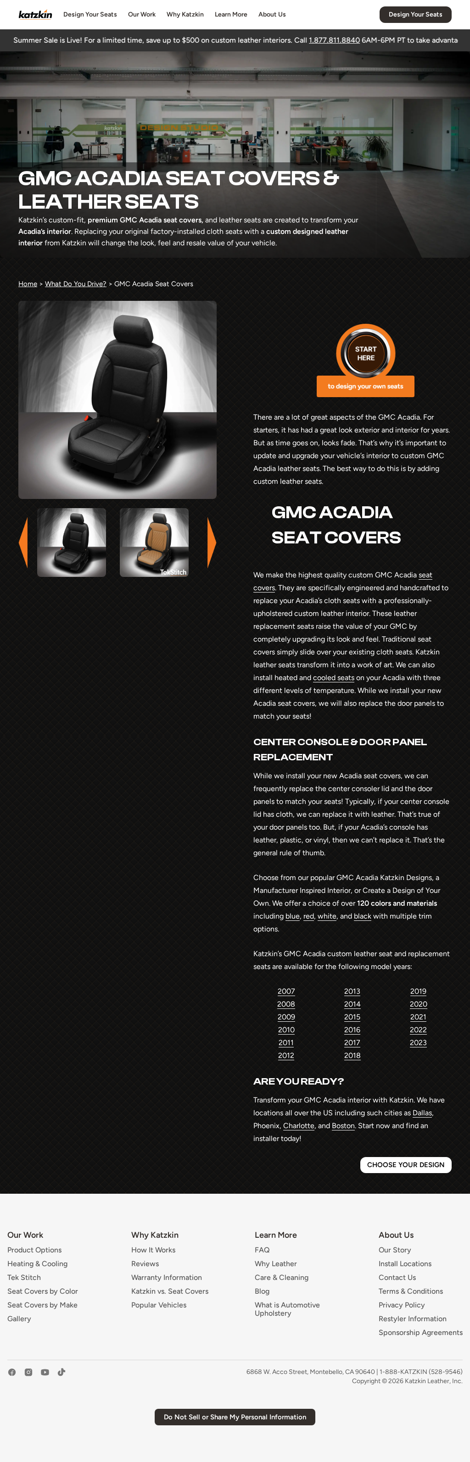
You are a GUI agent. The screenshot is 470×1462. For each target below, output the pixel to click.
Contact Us (397, 1278)
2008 (286, 1004)
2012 (286, 1055)
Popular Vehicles (158, 1305)
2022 (418, 1029)
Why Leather (276, 1264)
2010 (286, 1029)
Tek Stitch (24, 1278)
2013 (352, 991)
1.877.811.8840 (253, 40)
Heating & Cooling (37, 1264)
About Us (272, 14)
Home (27, 284)
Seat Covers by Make (42, 1305)
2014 (352, 1004)
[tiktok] (61, 1377)
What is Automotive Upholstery (287, 1309)
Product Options (34, 1250)
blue (292, 916)
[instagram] (28, 1377)
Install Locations (405, 1264)
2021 (418, 1017)
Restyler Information (413, 1319)
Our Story (395, 1250)
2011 (286, 1042)
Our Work (142, 14)
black (362, 916)
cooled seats (333, 677)
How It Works (153, 1250)
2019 (418, 991)
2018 (352, 1055)
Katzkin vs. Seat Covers (169, 1291)
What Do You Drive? (75, 284)
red (308, 916)
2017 (352, 1042)
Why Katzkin (185, 14)
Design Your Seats (90, 14)
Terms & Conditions (411, 1291)
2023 (418, 1042)
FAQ (262, 1250)
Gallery (19, 1319)
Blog (262, 1291)
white (327, 916)
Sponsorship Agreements (421, 1333)
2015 (352, 1017)
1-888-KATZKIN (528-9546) (421, 1372)
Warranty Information (166, 1278)
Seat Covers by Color (42, 1291)
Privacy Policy (402, 1305)
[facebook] (12, 1377)
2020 (418, 1004)
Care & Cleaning (281, 1278)
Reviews (145, 1264)
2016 (352, 1029)
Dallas (422, 1112)
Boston (343, 1125)
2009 (286, 1017)
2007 (286, 991)
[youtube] (45, 1377)
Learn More (231, 14)
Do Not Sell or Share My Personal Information (235, 1417)
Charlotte (298, 1125)
